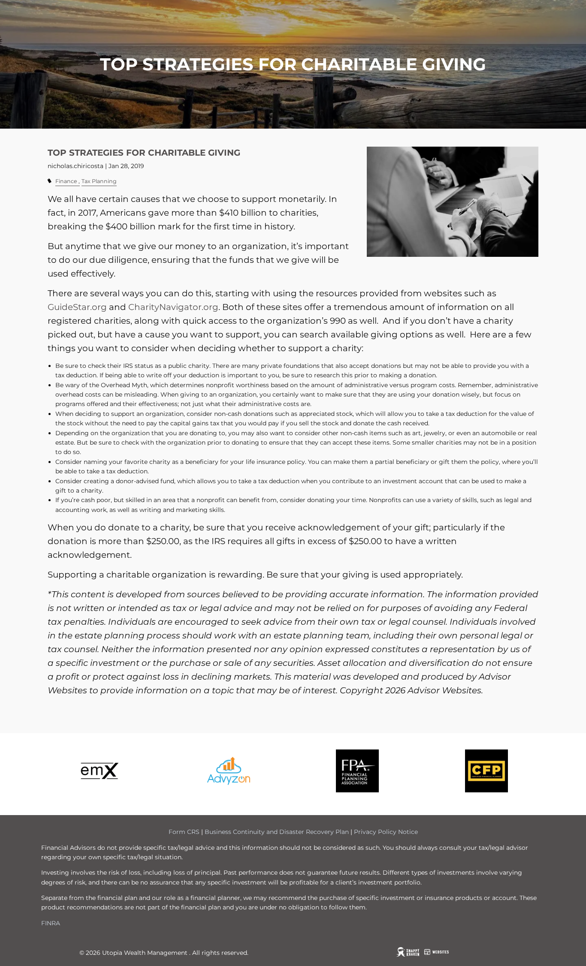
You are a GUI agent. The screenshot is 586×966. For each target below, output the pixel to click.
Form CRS (184, 832)
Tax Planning (99, 181)
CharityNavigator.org (173, 307)
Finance (66, 181)
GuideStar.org (77, 307)
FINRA (50, 923)
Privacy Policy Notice (386, 832)
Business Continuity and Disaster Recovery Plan (277, 832)
